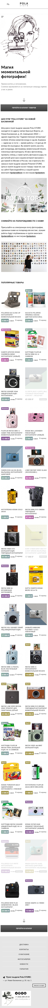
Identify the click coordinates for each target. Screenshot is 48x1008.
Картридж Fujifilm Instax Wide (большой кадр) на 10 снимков (10, 747)
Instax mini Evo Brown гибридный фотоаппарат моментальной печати (36, 708)
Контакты (24, 949)
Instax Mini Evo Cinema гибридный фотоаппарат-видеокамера (35, 512)
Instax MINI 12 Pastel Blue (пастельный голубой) (10, 669)
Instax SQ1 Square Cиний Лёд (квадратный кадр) (12, 628)
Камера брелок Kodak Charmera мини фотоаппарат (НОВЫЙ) (10, 354)
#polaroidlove (16, 173)
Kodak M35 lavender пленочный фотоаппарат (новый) (34, 433)
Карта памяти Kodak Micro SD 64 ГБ (34, 589)
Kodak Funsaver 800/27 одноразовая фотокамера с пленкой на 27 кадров (11, 788)
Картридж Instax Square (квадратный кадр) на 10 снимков (11, 826)
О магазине (24, 954)
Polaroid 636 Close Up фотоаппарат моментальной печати (11, 315)
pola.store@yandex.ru (22, 999)
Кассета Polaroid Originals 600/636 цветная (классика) (33, 315)
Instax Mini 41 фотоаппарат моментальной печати (35, 669)
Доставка (24, 944)
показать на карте (39, 985)
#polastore (40, 173)
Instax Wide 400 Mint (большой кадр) (33, 746)
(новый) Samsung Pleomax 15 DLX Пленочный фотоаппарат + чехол (34, 630)
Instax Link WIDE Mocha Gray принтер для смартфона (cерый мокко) (11, 709)
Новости (24, 964)
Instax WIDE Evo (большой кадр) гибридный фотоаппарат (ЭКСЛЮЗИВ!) (12, 552)
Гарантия (24, 969)
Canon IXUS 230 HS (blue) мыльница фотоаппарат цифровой (11, 472)
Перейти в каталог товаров (24, 108)
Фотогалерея (24, 959)
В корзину (19, 320)
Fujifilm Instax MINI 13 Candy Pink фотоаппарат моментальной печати (11, 433)
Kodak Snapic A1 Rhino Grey (34, 904)
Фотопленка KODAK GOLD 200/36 (11, 510)
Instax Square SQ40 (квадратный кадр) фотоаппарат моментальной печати (11, 394)
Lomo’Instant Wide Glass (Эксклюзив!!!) (36, 471)
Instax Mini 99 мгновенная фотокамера (6, 590)
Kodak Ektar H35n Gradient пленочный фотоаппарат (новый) (34, 826)
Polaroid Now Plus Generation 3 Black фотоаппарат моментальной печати (11, 906)
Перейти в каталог (24, 928)
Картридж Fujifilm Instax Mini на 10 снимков (33, 354)
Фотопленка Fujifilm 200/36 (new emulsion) (34, 786)
